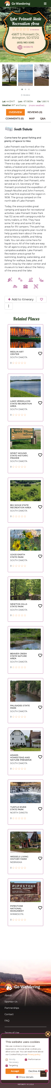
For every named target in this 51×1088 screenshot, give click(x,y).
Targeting (13, 1065)
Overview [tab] (15, 112)
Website (28, 47)
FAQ (7, 1020)
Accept (15, 1071)
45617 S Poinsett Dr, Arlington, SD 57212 (25, 36)
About (8, 995)
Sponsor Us (11, 1001)
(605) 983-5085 (25, 42)
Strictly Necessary (14, 1060)
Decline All (34, 1071)
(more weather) (36, 105)
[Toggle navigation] (43, 3)
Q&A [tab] (42, 118)
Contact (9, 1014)
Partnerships (12, 1008)
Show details (25, 1077)
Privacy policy (34, 1054)
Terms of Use (12, 1032)
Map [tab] (32, 118)
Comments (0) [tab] (15, 118)
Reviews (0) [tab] (34, 112)
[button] (43, 1074)
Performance (34, 1059)
